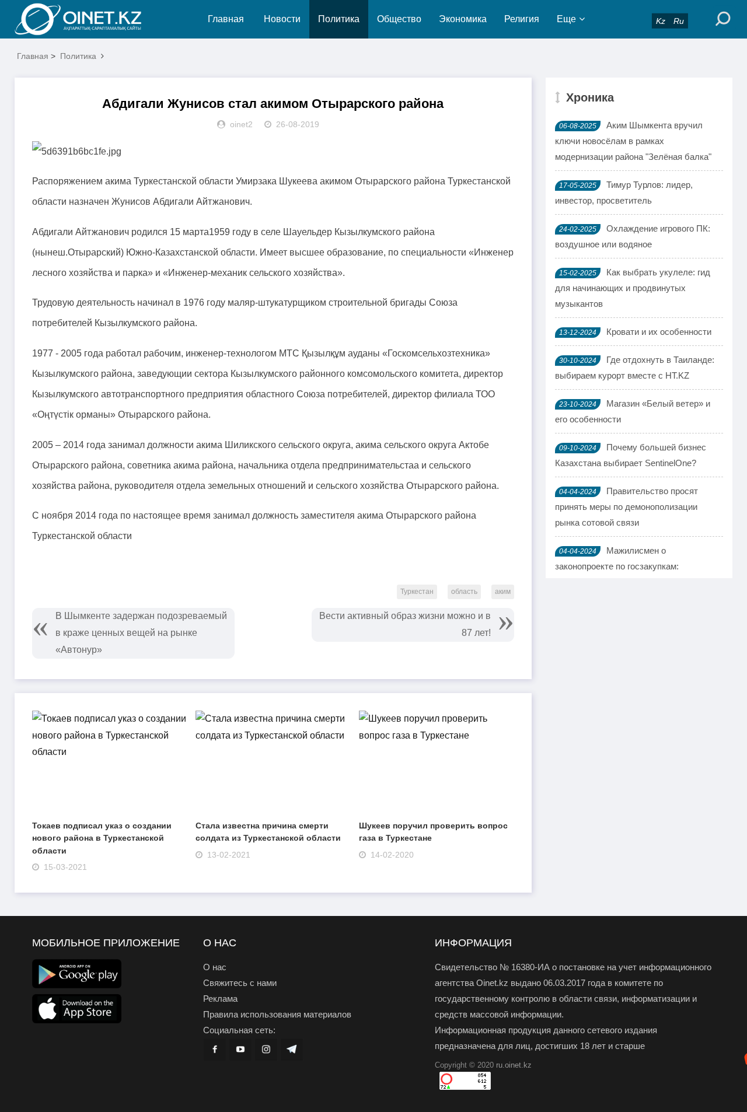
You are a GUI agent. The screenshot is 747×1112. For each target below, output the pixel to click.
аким (503, 592)
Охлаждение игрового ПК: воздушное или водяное (632, 236)
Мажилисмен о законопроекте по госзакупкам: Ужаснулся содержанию (617, 566)
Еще (566, 19)
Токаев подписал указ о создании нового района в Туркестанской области (102, 838)
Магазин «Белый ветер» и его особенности (632, 411)
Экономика (463, 19)
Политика (338, 19)
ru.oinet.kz (514, 1065)
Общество (399, 19)
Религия (521, 19)
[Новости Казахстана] (87, 19)
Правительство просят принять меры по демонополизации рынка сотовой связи (626, 506)
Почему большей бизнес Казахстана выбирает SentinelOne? (630, 455)
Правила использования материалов (277, 1014)
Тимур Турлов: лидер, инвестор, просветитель (624, 192)
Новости (282, 19)
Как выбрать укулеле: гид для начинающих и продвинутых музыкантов (632, 288)
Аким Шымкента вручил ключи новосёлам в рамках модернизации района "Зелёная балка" (633, 141)
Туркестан (417, 592)
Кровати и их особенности (658, 332)
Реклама (220, 998)
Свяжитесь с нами (240, 983)
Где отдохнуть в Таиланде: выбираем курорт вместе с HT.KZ (634, 367)
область (464, 592)
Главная (226, 19)
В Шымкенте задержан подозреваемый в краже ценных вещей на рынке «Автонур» (141, 633)
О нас (214, 967)
